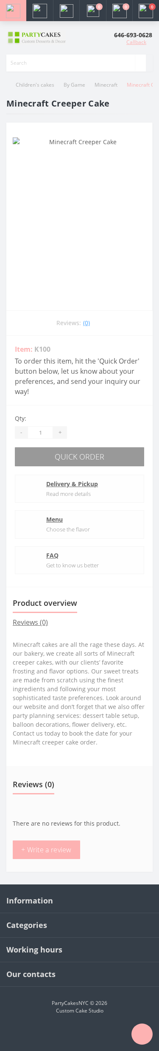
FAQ (52, 555)
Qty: (20, 418)
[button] (66, 10)
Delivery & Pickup (72, 484)
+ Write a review (46, 849)
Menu (54, 519)
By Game (74, 84)
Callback (136, 42)
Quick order (79, 457)
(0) (86, 323)
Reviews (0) (30, 622)
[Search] (140, 63)
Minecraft (106, 84)
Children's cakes (35, 84)
